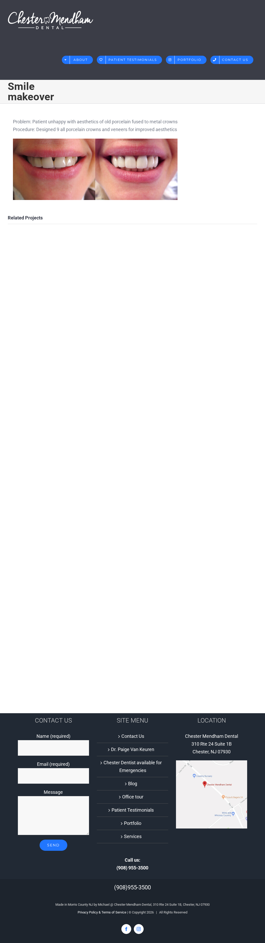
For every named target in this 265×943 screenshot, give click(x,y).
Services (133, 836)
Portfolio (132, 823)
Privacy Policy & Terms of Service (102, 912)
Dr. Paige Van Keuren (132, 749)
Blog (132, 783)
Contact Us (132, 736)
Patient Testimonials (133, 810)
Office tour (132, 796)
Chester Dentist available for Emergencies (133, 766)
